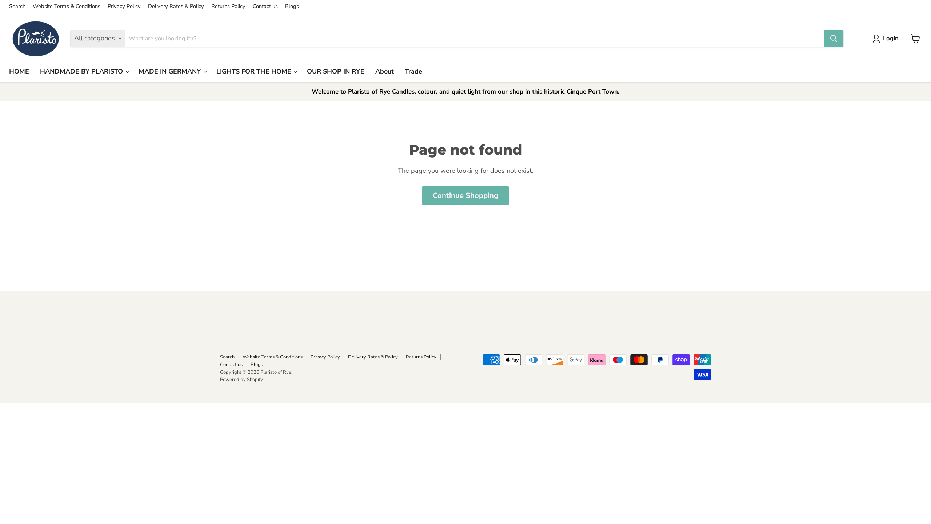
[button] (887, 38)
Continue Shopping (465, 196)
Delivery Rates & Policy (176, 6)
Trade (413, 71)
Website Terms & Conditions (66, 6)
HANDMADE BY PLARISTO (82, 71)
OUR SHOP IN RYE (335, 71)
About (384, 71)
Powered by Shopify (241, 379)
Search (17, 6)
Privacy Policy (124, 6)
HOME (19, 71)
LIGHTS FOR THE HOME (254, 71)
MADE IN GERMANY (171, 71)
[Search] (833, 38)
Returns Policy (228, 6)
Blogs (292, 6)
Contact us (265, 6)
